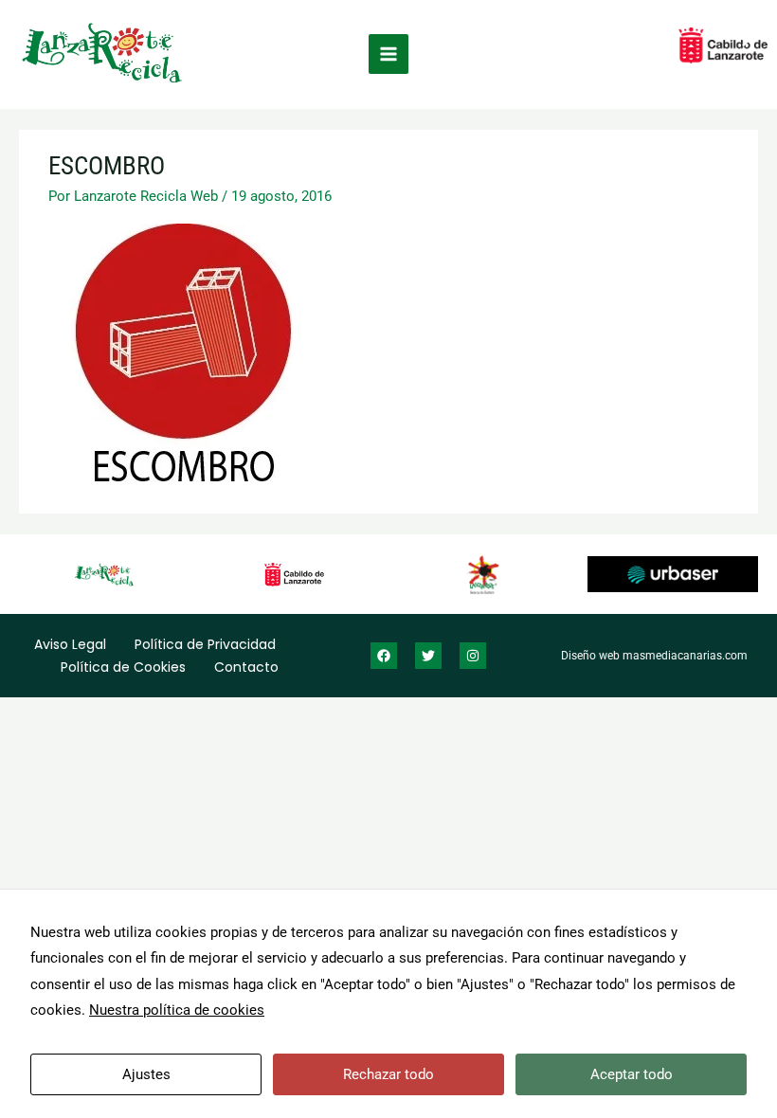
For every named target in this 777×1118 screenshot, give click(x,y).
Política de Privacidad (205, 644)
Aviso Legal (70, 644)
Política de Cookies (123, 667)
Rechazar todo (388, 1074)
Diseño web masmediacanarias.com (654, 655)
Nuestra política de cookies (176, 1010)
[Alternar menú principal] (388, 54)
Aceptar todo (631, 1074)
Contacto (246, 667)
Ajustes (146, 1074)
